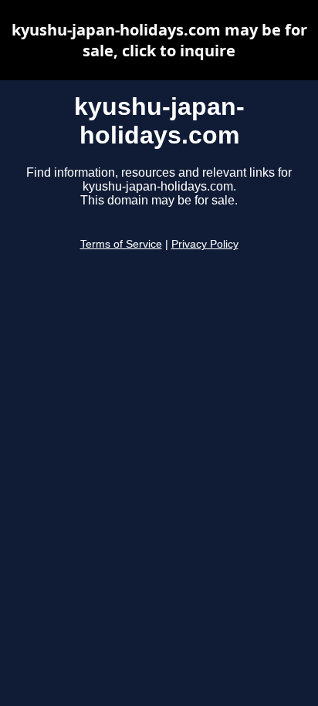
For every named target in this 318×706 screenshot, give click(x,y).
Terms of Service (121, 244)
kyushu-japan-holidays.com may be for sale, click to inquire (159, 40)
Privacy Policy (204, 244)
